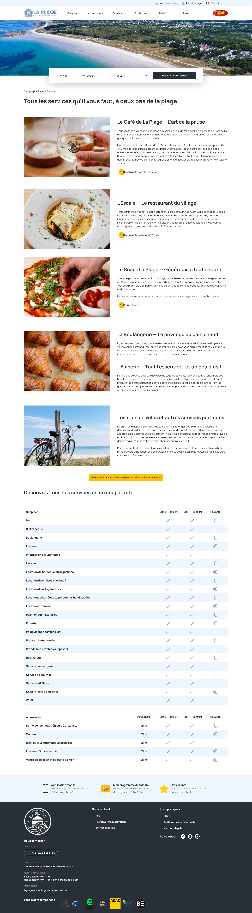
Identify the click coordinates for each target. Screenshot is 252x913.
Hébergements (95, 13)
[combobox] (132, 75)
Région (186, 13)
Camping (72, 13)
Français (215, 3)
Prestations (140, 13)
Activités (163, 13)
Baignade (118, 13)
